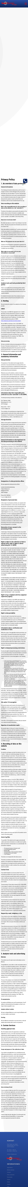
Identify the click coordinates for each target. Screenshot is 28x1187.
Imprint (8, 1184)
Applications (10, 1167)
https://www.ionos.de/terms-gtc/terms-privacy (11, 320)
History (8, 1179)
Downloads (9, 1177)
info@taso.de (14, 1154)
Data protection (10, 1174)
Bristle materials (10, 1170)
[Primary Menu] (26, 4)
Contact (9, 1172)
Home (8, 1182)
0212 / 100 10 (12, 1149)
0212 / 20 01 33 (13, 1151)
